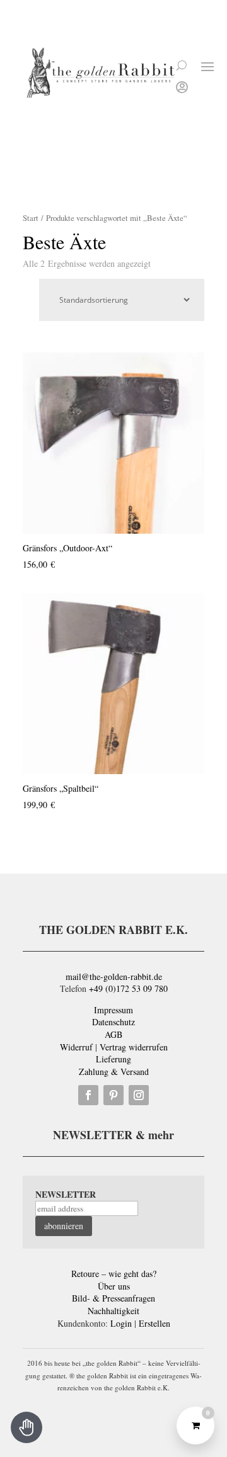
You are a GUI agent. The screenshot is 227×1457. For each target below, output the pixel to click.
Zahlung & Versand (114, 1071)
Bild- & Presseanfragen (113, 1298)
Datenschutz (113, 1022)
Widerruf (76, 1047)
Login (121, 1323)
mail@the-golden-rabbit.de (114, 976)
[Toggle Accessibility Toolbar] (26, 1427)
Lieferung (113, 1059)
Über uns (114, 1286)
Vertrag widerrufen (134, 1047)
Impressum (113, 1010)
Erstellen (154, 1323)
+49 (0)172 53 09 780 (128, 988)
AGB (113, 1034)
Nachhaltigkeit (113, 1311)
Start (30, 217)
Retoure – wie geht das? (113, 1274)
